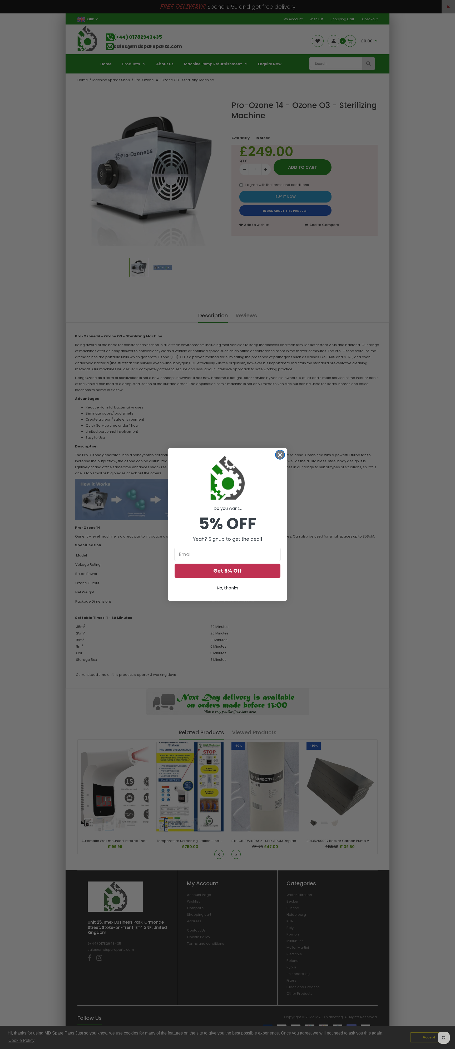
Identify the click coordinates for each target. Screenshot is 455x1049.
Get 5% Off (227, 570)
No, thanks (227, 588)
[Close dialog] (280, 454)
